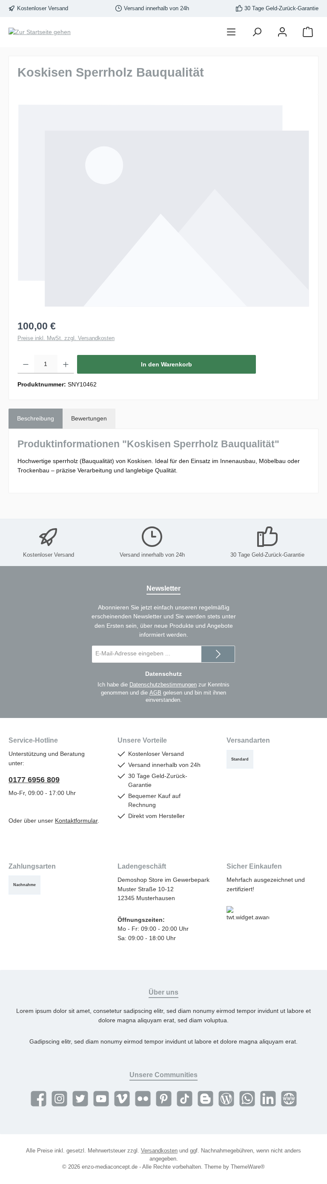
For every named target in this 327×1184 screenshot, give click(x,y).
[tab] (36, 419)
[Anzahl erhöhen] (65, 364)
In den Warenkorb (166, 364)
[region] (163, 205)
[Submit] (218, 654)
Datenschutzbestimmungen (163, 685)
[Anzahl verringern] (25, 364)
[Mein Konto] (282, 32)
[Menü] (231, 32)
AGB (155, 693)
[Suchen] (256, 32)
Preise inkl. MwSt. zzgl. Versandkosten (66, 338)
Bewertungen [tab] (89, 418)
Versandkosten (159, 1151)
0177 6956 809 (34, 779)
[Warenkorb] (307, 32)
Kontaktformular (76, 820)
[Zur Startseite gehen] (40, 32)
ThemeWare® (248, 1167)
